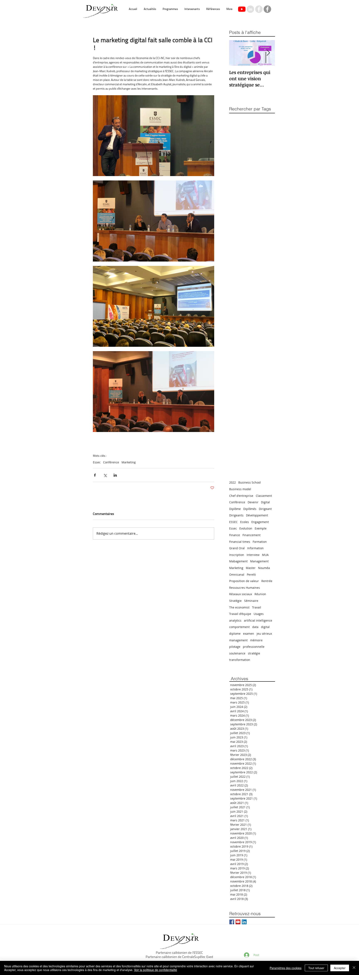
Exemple (261, 528)
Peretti (251, 574)
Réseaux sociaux (240, 594)
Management (259, 561)
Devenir (253, 502)
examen (248, 634)
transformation (239, 660)
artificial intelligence (258, 620)
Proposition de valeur (244, 581)
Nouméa (264, 568)
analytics (235, 620)
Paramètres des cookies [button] (285, 968)
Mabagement (238, 561)
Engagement (260, 522)
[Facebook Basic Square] (231, 921)
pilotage (234, 647)
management (238, 640)
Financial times (239, 542)
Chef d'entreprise (241, 496)
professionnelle (253, 647)
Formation (260, 542)
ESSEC (233, 522)
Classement (264, 496)
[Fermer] (354, 968)
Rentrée (266, 581)
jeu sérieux (264, 634)
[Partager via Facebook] (95, 475)
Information (255, 548)
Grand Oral (237, 548)
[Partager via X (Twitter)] (105, 475)
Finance (234, 535)
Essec (97, 462)
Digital (265, 502)
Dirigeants (236, 515)
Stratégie (235, 601)
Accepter (339, 968)
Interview (253, 555)
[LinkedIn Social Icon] (244, 921)
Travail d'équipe (240, 614)
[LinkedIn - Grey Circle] (250, 9)
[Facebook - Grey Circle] (259, 9)
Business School (249, 482)
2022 (232, 482)
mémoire (256, 640)
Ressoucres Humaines (244, 588)
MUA (265, 555)
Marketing (129, 462)
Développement (257, 515)
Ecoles (244, 522)
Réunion (260, 594)
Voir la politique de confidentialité (155, 970)
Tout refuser (316, 968)
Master (251, 568)
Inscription (236, 555)
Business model (240, 489)
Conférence (111, 462)
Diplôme (235, 509)
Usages (259, 614)
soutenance (237, 653)
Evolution (245, 528)
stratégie (254, 653)
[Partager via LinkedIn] (115, 475)
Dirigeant (265, 509)
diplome (235, 634)
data (255, 627)
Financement (251, 535)
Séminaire (251, 601)
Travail (256, 607)
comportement (239, 627)
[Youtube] (242, 9)
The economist (239, 607)
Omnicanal (236, 574)
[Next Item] (268, 53)
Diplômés (249, 509)
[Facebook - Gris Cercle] (267, 9)
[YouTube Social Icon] (238, 921)
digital (265, 627)
